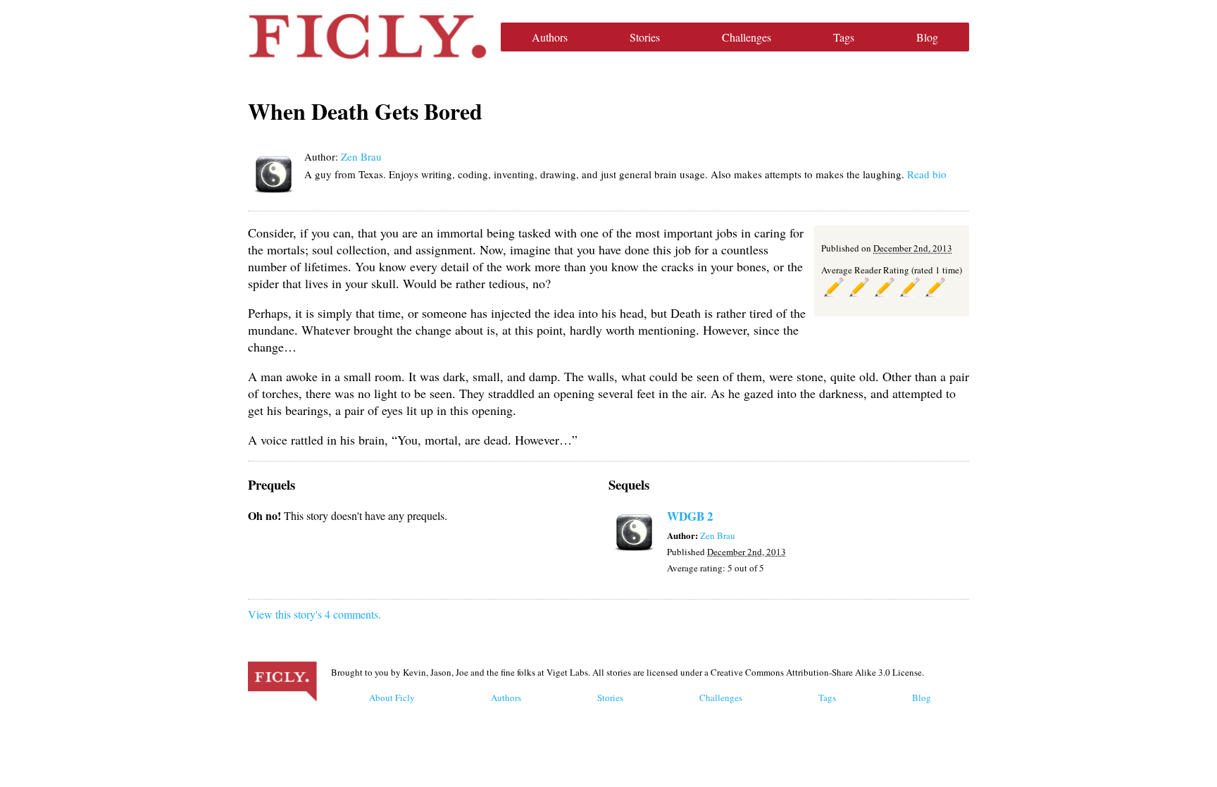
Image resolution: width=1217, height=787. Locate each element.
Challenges (746, 37)
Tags (843, 37)
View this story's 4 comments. (314, 614)
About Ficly (392, 697)
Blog (927, 37)
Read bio (927, 174)
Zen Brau (361, 156)
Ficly (367, 36)
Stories (645, 37)
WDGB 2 (690, 516)
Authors (550, 37)
